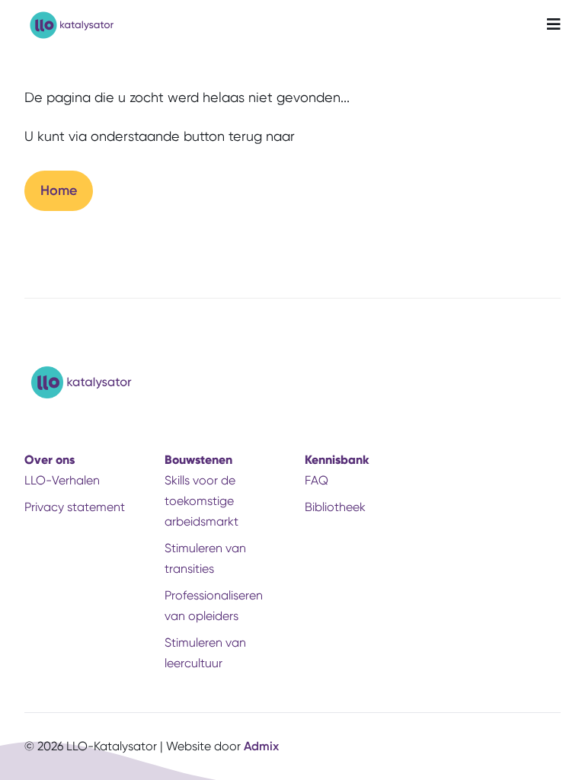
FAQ (316, 480)
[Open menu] (554, 25)
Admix (261, 746)
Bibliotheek (335, 507)
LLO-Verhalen (62, 480)
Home (58, 190)
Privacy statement (74, 507)
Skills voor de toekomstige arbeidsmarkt (201, 501)
